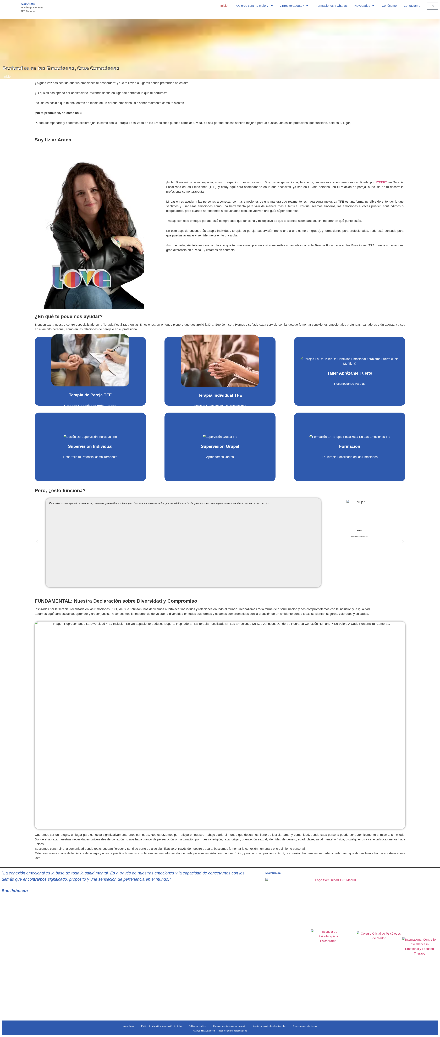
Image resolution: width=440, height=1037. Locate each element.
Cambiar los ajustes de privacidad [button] (229, 1026)
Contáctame (412, 5)
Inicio (224, 5)
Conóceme (389, 5)
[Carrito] (432, 6)
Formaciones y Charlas (332, 5)
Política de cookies (197, 1026)
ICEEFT (381, 182)
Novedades (362, 5)
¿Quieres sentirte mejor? (251, 5)
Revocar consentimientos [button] (305, 1026)
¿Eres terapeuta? (292, 5)
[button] (37, 541)
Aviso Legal (128, 1026)
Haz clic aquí (112, 380)
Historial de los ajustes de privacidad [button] (269, 1026)
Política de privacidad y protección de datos (161, 1026)
